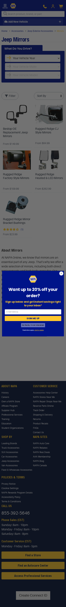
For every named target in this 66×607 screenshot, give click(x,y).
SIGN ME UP (33, 318)
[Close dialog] (61, 273)
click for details (38, 330)
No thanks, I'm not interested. (33, 325)
